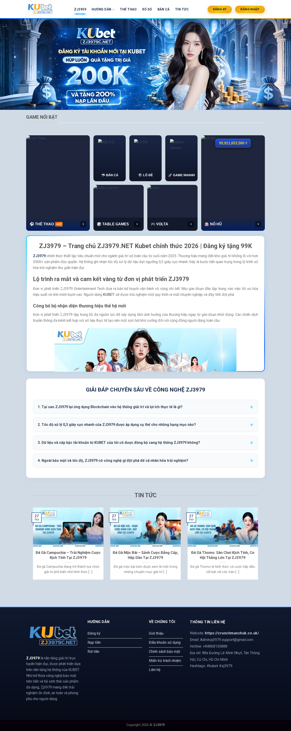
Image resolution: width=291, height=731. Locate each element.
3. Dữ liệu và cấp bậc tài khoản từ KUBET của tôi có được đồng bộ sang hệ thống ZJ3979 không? (119, 442)
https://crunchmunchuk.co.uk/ (232, 633)
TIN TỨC (182, 9)
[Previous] (32, 546)
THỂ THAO (128, 9)
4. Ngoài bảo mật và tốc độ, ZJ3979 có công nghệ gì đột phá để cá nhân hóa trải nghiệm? (113, 460)
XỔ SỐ (147, 9)
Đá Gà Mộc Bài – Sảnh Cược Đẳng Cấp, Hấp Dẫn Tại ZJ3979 (145, 555)
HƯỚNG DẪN (101, 9)
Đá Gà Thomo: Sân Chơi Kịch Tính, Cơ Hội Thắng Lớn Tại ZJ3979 (222, 555)
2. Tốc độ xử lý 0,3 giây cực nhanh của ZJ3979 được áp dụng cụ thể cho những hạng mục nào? (117, 424)
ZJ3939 (80, 9)
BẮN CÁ (164, 9)
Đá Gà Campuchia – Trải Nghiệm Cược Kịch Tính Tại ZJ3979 (68, 555)
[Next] (259, 546)
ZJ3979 (39, 256)
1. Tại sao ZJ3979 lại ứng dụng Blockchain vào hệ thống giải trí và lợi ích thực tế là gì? (110, 407)
